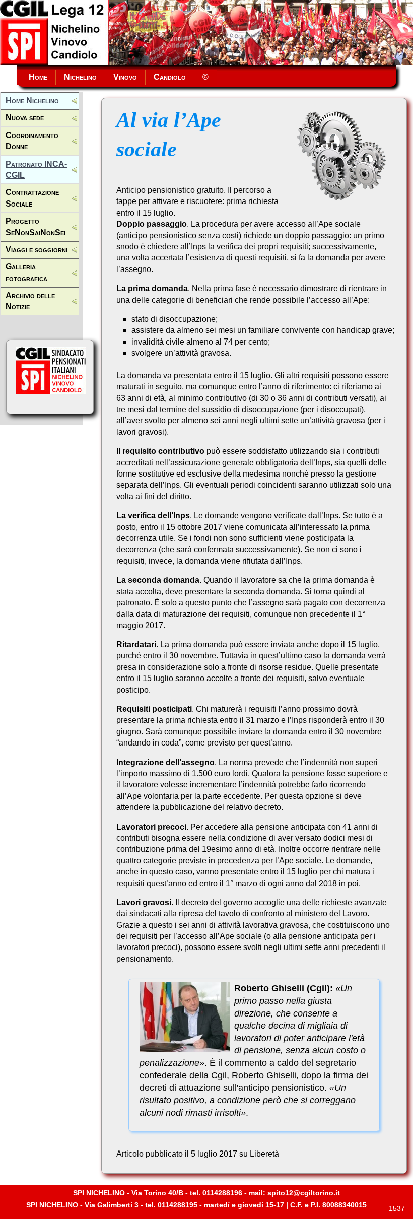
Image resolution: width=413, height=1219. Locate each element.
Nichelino (80, 77)
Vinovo (125, 77)
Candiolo (170, 77)
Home (36, 77)
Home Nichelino (32, 100)
